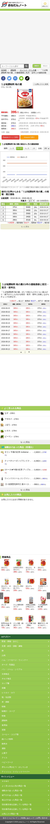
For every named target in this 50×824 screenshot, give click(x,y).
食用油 (4, 725)
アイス (4, 758)
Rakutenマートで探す (11, 137)
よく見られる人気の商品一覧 (14, 786)
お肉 (3, 655)
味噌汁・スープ (8, 711)
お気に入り (45, 6)
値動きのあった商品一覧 (12, 791)
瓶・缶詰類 (6, 697)
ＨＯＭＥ (5, 781)
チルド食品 (6, 679)
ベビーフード (7, 762)
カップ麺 (5, 683)
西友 (7, 132)
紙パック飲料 (7, 739)
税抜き (37, 66)
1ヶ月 (12, 148)
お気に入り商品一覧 (10, 814)
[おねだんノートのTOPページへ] (14, 7)
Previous (1, 595)
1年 (34, 148)
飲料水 (4, 744)
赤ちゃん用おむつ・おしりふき (15, 767)
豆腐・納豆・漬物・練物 (12, 646)
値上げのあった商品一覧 (12, 800)
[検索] (26, 66)
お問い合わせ (41, 818)
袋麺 (3, 688)
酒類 (3, 748)
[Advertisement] (25, 37)
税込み (45, 66)
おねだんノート (24, 822)
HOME (4, 70)
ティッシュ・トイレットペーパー (16, 772)
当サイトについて (10, 818)
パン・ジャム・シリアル (12, 669)
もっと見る (25, 227)
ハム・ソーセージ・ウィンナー (15, 660)
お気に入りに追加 (41, 84)
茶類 (3, 730)
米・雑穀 (5, 702)
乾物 (3, 716)
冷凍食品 (5, 674)
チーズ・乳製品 (8, 665)
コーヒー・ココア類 (10, 734)
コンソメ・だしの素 (28, 70)
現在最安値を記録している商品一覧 (17, 805)
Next (48, 595)
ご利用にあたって (26, 818)
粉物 (3, 707)
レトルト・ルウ (8, 693)
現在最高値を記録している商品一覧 (17, 809)
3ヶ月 (19, 148)
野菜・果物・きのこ (10, 641)
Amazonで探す (29, 137)
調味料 (13, 70)
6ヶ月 (27, 148)
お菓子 (4, 753)
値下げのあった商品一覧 (12, 795)
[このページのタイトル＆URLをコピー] (27, 78)
